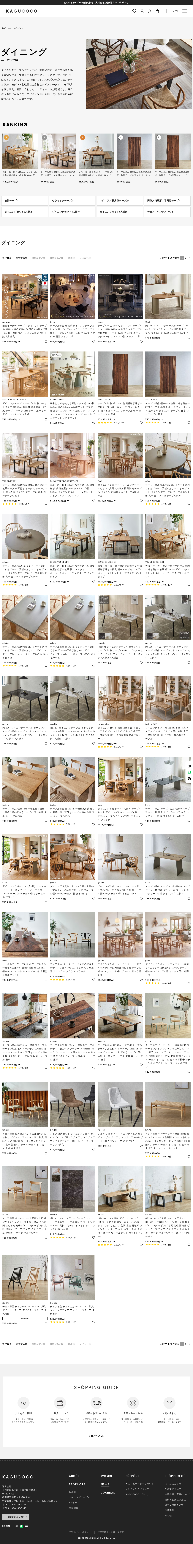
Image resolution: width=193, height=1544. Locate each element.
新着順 (71, 258)
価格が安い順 (38, 258)
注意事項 (169, 1510)
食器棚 (72, 1492)
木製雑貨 (73, 1508)
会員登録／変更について (178, 1494)
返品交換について (174, 1505)
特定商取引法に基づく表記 (111, 1532)
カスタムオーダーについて (140, 1484)
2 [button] (185, 258)
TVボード (74, 1503)
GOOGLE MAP (16, 1516)
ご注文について (173, 1489)
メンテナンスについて (137, 1489)
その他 (168, 1515)
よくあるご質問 (173, 1484)
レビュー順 (85, 258)
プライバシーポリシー (80, 1532)
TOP (4, 28)
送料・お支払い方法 (175, 1500)
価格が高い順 (56, 258)
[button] (190, 258)
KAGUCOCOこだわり (137, 1494)
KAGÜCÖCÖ (22, 11)
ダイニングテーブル (79, 1497)
